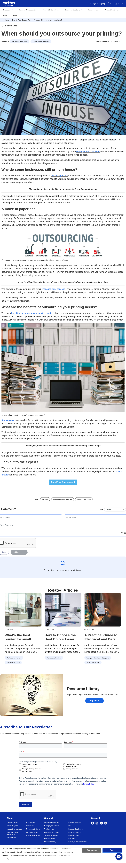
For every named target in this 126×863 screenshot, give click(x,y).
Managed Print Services (88, 151)
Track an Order (49, 829)
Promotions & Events (33, 829)
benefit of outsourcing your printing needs (31, 313)
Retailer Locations (74, 823)
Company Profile (12, 823)
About (15, 15)
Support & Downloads (50, 10)
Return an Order (49, 839)
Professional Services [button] (40, 41)
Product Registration (112, 10)
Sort (101, 509)
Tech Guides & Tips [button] (19, 41)
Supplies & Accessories (28, 10)
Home (7, 20)
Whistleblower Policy (33, 835)
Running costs (8, 420)
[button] (118, 856)
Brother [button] (45, 499)
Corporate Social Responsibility (12, 833)
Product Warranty (50, 842)
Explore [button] (93, 701)
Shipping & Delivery (51, 835)
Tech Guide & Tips (24, 20)
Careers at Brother (32, 832)
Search (120, 4)
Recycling (71, 839)
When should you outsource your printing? (48, 20)
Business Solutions (74, 829)
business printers (59, 175)
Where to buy (93, 10)
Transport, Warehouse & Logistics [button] (98, 658)
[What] (23, 610)
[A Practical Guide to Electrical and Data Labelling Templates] (102, 610)
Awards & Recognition (14, 829)
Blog (5, 15)
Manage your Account (51, 826)
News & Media (11, 838)
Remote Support (73, 835)
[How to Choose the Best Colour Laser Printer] (63, 610)
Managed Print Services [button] (62, 499)
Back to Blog (11, 26)
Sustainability (30, 823)
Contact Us (30, 826)
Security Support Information (77, 842)
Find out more (92, 850)
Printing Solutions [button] (84, 499)
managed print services (53, 289)
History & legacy (12, 826)
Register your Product (51, 832)
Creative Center (73, 832)
